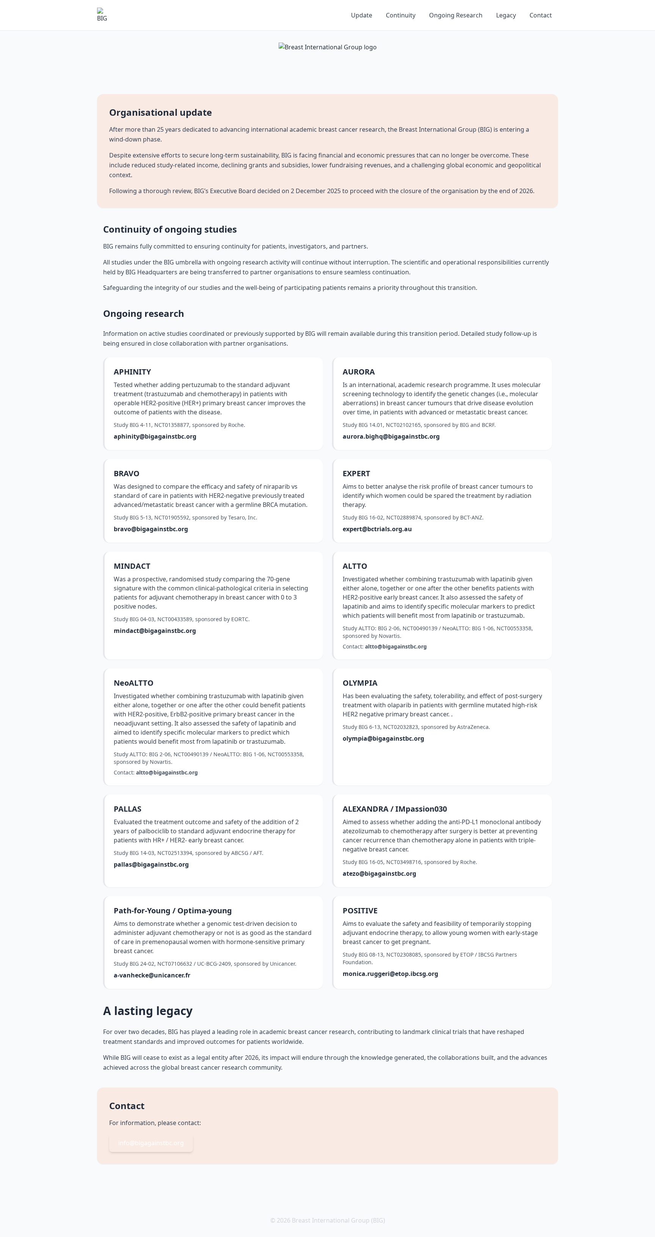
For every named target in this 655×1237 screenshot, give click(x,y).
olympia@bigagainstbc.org (383, 738)
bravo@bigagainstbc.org (151, 529)
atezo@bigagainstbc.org (379, 873)
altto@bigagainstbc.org (396, 646)
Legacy (506, 15)
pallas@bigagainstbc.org (151, 864)
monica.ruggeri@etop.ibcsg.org (390, 973)
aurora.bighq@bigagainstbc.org (391, 436)
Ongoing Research (456, 15)
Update (361, 15)
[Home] (104, 15)
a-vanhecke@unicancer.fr (152, 975)
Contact (541, 15)
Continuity (400, 15)
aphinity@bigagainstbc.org (155, 436)
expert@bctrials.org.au (377, 529)
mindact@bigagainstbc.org (155, 630)
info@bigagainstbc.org (151, 1143)
